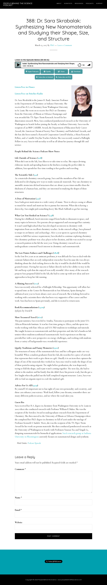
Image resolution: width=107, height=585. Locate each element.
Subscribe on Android (45, 77)
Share (63, 71)
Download (77, 71)
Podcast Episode (34, 443)
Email (18, 510)
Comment (20, 469)
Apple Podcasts (33, 71)
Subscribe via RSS (64, 77)
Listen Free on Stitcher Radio (29, 93)
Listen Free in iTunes (25, 87)
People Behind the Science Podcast (17, 4)
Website (18, 522)
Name (18, 497)
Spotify (48, 71)
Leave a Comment (64, 45)
